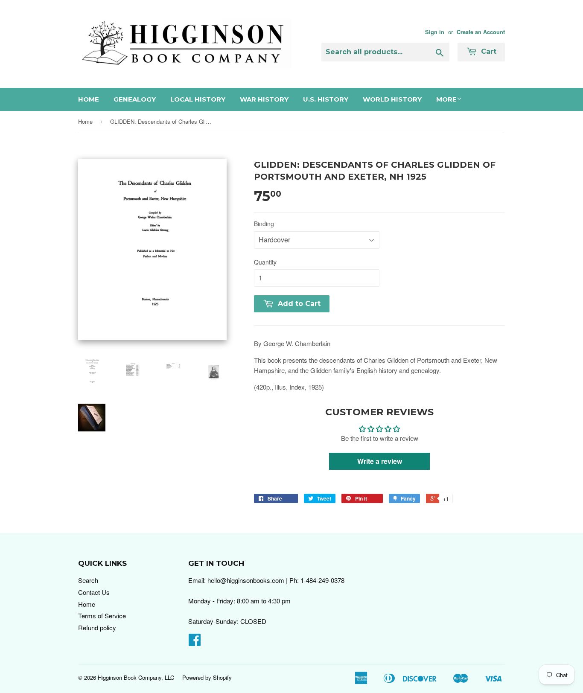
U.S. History (325, 99)
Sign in (434, 32)
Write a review (379, 461)
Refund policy (97, 627)
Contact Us (94, 592)
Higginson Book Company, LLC (136, 677)
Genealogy (135, 99)
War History (264, 99)
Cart (487, 51)
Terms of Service (102, 615)
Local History (197, 99)
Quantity (265, 262)
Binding (264, 223)
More (446, 99)
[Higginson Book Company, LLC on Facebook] (194, 642)
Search (88, 580)
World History (392, 99)
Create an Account (481, 32)
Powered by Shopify (207, 677)
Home (88, 99)
